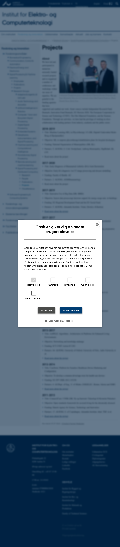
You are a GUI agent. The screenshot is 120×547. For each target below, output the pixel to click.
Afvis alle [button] (46, 310)
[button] (60, 321)
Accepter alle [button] (71, 310)
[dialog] (60, 273)
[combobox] (97, 224)
